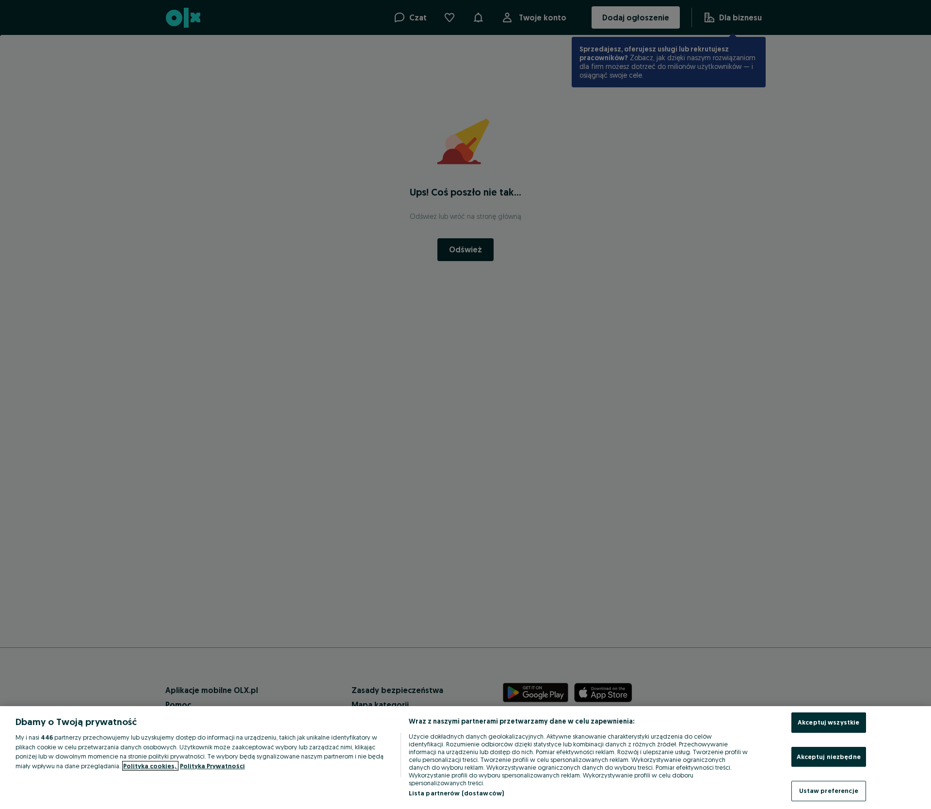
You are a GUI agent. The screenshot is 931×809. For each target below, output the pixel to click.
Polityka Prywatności (212, 766)
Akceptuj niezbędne (829, 756)
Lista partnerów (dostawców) (456, 793)
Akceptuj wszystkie (828, 722)
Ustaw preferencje (828, 790)
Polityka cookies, (150, 766)
